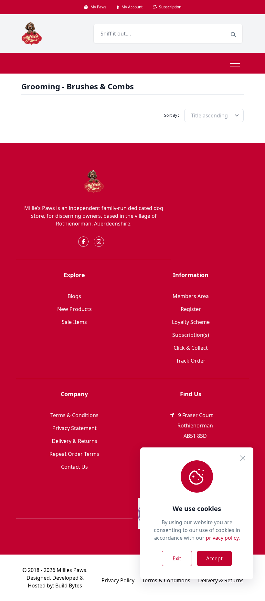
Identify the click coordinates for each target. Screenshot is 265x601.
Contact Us (74, 466)
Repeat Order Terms (74, 453)
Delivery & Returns (74, 441)
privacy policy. (223, 537)
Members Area (191, 296)
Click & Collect (191, 347)
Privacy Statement (74, 428)
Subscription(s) (190, 334)
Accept (214, 558)
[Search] (233, 34)
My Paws (98, 7)
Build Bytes (68, 585)
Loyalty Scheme (191, 322)
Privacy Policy (117, 580)
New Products (74, 309)
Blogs (74, 296)
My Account (132, 7)
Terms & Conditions (74, 415)
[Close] (243, 458)
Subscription (169, 7)
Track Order (191, 360)
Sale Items (74, 322)
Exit (177, 558)
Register (191, 309)
